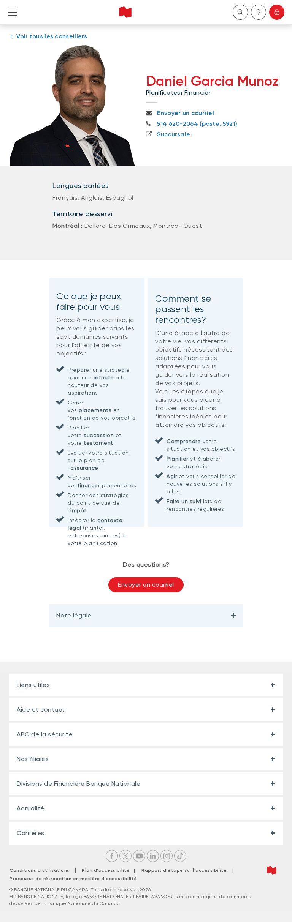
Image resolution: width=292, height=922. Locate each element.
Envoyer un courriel (146, 584)
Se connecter (276, 12)
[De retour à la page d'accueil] (125, 12)
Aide (258, 12)
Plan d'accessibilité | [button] (110, 870)
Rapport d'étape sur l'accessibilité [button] (184, 870)
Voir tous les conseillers (51, 36)
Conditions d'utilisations (40, 870)
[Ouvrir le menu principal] (12, 12)
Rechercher (240, 12)
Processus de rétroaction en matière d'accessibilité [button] (73, 878)
